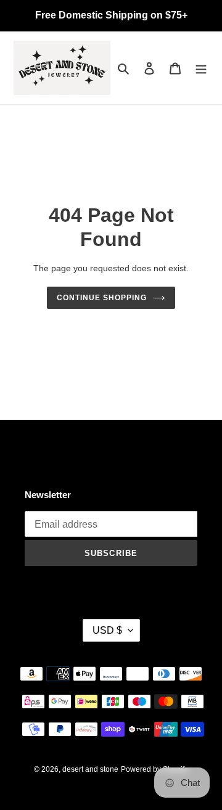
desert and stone (90, 769)
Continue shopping (102, 297)
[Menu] (201, 68)
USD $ (107, 630)
